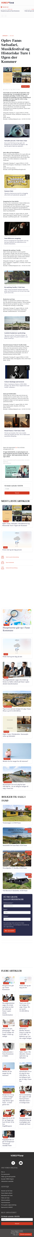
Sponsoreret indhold (6, 1207)
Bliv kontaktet (9, 931)
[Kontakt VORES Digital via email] (21, 1163)
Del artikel (24, 86)
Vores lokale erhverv (6, 1193)
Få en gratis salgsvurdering (8, 1205)
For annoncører (5, 1174)
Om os (3, 1172)
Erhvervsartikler (5, 1200)
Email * (5, 909)
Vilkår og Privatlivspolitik (8, 1176)
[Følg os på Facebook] (13, 1163)
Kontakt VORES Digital (7, 1179)
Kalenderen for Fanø (6, 1195)
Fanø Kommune (5, 1202)
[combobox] (4, 919)
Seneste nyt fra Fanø (6, 1191)
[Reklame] (17, 471)
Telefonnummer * (8, 903)
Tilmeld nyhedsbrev (25, 1234)
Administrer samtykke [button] (7, 1181)
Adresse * (6, 916)
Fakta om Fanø (5, 1198)
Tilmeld (17, 493)
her (16, 447)
